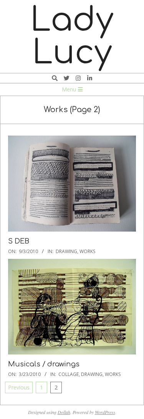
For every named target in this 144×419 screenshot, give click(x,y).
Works (87, 251)
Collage (68, 374)
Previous (19, 387)
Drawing (66, 251)
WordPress (105, 412)
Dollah (64, 412)
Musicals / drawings (43, 364)
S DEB (18, 241)
